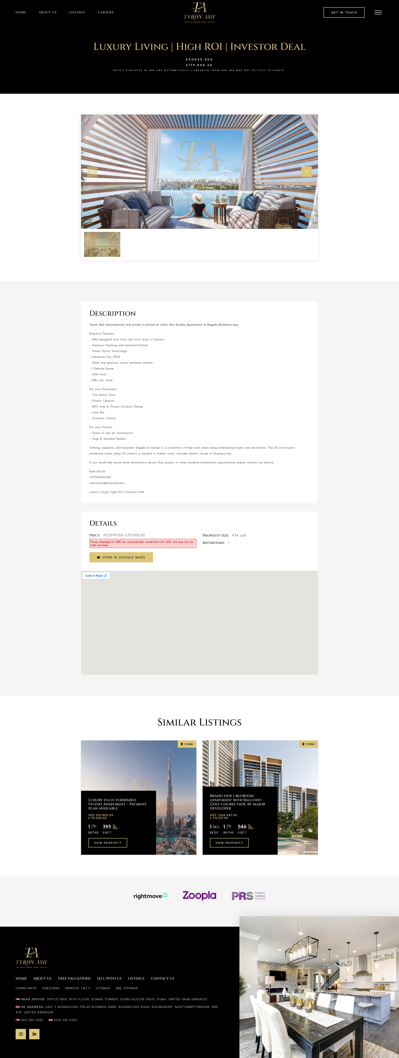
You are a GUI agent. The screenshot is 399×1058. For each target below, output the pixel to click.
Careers (106, 12)
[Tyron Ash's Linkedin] (34, 1034)
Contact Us (162, 979)
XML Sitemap (127, 988)
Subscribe (51, 988)
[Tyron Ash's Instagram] (21, 1034)
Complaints (26, 988)
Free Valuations (74, 979)
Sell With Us (109, 979)
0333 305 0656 (65, 1019)
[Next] (306, 171)
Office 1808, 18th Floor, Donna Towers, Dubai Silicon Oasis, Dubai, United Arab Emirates (127, 999)
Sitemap (103, 988)
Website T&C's (78, 988)
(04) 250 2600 (32, 1019)
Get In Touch (344, 12)
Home (21, 12)
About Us (48, 12)
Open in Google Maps (123, 557)
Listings (77, 12)
